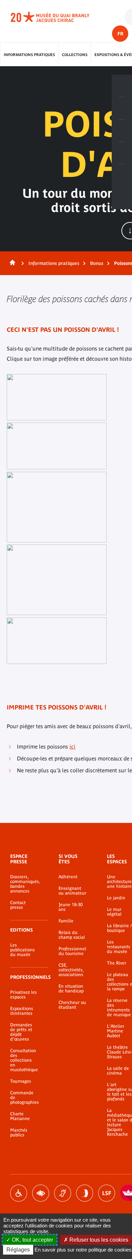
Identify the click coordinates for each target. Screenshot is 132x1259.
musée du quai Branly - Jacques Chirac (57, 16)
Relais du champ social (72, 935)
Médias (122, 153)
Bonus (96, 263)
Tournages (20, 1081)
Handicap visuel (40, 1193)
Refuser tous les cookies (98, 1240)
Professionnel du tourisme (72, 951)
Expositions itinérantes (21, 1011)
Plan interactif (122, 175)
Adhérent (68, 877)
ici (72, 746)
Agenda (122, 131)
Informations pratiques (29, 55)
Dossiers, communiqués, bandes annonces (24, 884)
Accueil (11, 263)
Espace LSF (106, 1193)
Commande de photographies (24, 1098)
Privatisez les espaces (23, 995)
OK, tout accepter (31, 1240)
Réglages (18, 1250)
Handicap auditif (62, 1193)
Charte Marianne (20, 1116)
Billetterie (122, 86)
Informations (122, 108)
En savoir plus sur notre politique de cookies (83, 1250)
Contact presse (18, 905)
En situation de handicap (71, 988)
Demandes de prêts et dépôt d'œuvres (21, 1032)
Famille (66, 921)
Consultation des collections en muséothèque (24, 1060)
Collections (74, 55)
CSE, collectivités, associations (71, 970)
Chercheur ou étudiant (72, 1005)
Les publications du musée (22, 950)
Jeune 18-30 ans (71, 907)
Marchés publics (18, 1132)
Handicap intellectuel (84, 1193)
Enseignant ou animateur (72, 891)
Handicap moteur (18, 1193)
